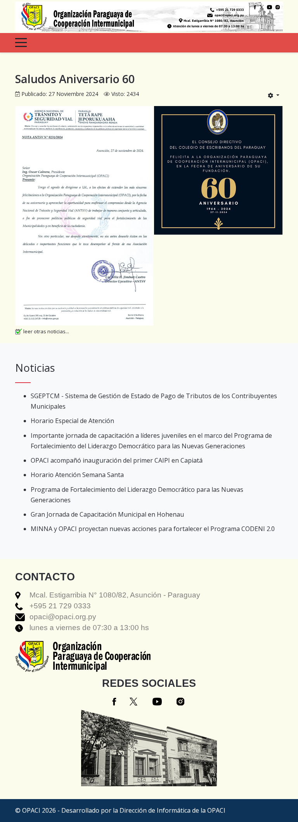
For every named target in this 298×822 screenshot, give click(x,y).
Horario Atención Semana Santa (77, 474)
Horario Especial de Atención (72, 420)
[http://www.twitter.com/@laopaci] (262, 6)
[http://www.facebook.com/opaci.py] (255, 6)
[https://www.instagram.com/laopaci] (277, 6)
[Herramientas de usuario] (273, 95)
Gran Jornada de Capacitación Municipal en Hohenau (107, 514)
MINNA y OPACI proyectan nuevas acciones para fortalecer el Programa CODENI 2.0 (153, 528)
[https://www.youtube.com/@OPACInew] (269, 6)
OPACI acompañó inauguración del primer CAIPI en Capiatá (117, 460)
